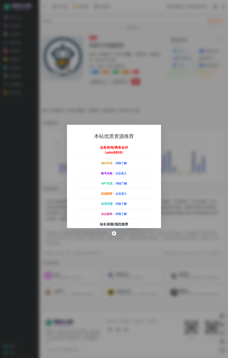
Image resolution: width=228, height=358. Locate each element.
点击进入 (121, 173)
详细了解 (121, 163)
